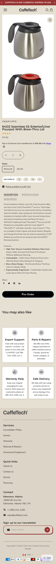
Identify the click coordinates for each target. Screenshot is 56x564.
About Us (7, 466)
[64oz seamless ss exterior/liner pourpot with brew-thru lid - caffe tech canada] (50, 20)
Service (6, 435)
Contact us (8, 471)
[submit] (47, 530)
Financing (8, 482)
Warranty (7, 441)
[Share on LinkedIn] (19, 283)
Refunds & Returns (12, 446)
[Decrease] (5, 155)
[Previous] (2, 3)
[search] (47, 10)
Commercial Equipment (14, 452)
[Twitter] (9, 283)
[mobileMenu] (5, 10)
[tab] (11, 195)
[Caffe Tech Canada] (28, 9)
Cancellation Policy (12, 429)
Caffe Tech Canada (30, 546)
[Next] (54, 3)
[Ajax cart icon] (51, 10)
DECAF (20, 169)
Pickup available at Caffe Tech (18, 186)
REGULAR (8, 169)
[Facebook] (4, 283)
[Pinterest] (14, 283)
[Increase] (20, 155)
